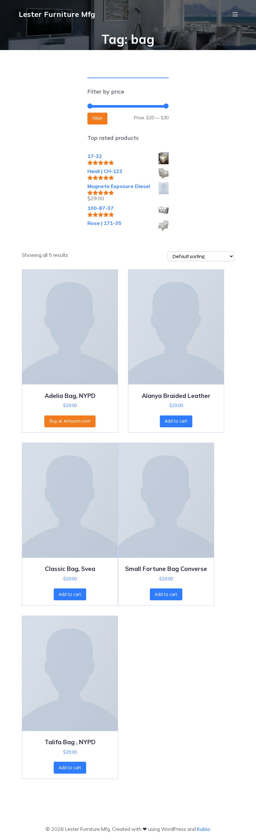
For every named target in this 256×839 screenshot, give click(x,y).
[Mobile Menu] (235, 14)
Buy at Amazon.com (70, 421)
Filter (97, 118)
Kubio (203, 829)
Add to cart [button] (176, 421)
